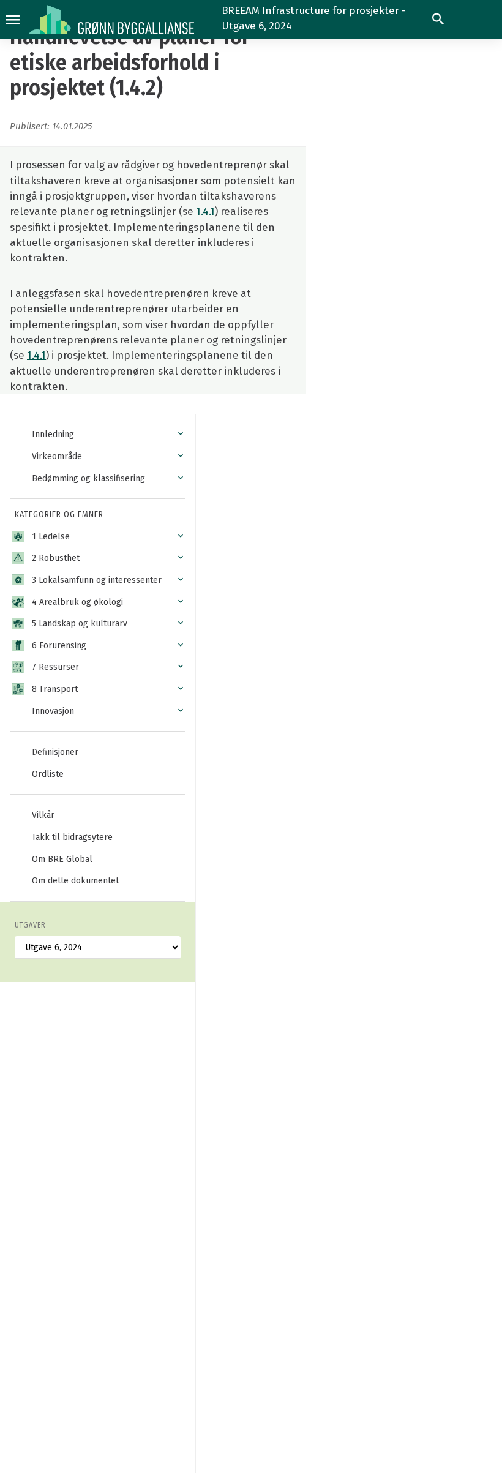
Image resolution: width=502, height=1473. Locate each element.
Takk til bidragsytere (72, 837)
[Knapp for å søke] (438, 19)
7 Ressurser (55, 667)
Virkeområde (57, 456)
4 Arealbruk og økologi (77, 602)
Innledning (53, 434)
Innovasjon (53, 711)
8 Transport (55, 689)
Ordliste (48, 774)
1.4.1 (205, 211)
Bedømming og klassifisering (88, 478)
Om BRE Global (62, 859)
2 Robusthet (56, 558)
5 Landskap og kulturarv (79, 623)
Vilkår (43, 815)
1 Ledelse (51, 536)
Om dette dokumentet (75, 880)
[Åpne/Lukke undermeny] (180, 434)
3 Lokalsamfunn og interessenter (97, 580)
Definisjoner (55, 752)
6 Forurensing (59, 645)
